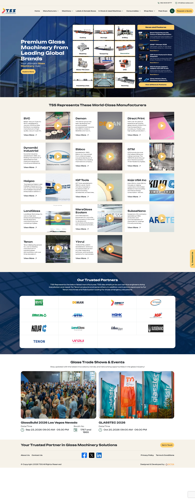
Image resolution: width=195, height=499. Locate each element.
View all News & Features (155, 84)
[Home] (9, 11)
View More (29, 135)
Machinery (67, 11)
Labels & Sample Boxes (86, 11)
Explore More (28, 72)
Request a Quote (184, 11)
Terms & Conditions (165, 455)
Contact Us (37, 455)
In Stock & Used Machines (110, 11)
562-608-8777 (166, 3)
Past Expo (162, 11)
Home (37, 11)
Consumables (132, 11)
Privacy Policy (147, 455)
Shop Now (149, 11)
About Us (25, 455)
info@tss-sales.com (185, 3)
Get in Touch (167, 445)
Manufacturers (50, 11)
